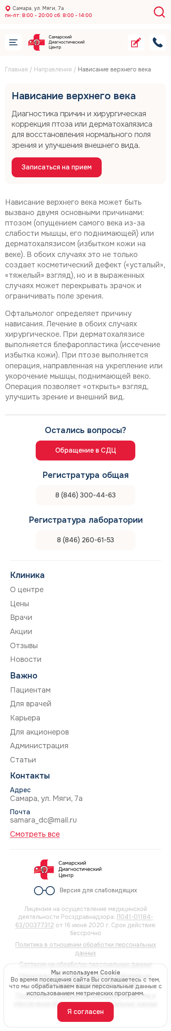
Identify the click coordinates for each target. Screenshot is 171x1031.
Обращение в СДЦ (85, 450)
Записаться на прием (57, 167)
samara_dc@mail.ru (43, 820)
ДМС (26, 58)
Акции (21, 631)
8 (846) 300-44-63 (85, 495)
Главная (16, 69)
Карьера (25, 717)
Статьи (23, 759)
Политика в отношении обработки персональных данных (85, 949)
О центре (27, 589)
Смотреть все (35, 834)
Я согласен (85, 1011)
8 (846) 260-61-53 (85, 540)
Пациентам (30, 690)
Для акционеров (39, 732)
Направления (53, 69)
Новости (26, 659)
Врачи (21, 617)
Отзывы (24, 645)
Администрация (39, 745)
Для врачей (30, 703)
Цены (19, 603)
